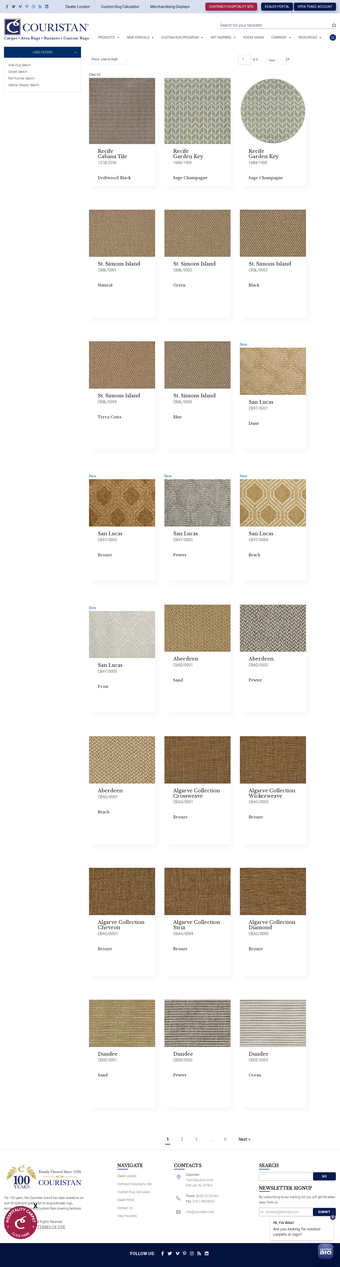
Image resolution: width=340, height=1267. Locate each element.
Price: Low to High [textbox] (105, 59)
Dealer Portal (277, 7)
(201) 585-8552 (204, 1201)
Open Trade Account (315, 7)
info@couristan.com (200, 1212)
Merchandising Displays (170, 7)
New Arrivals (138, 37)
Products (106, 37)
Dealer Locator (78, 7)
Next (168, 315)
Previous (168, 225)
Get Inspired (221, 37)
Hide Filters (42, 52)
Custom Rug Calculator (120, 7)
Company (279, 37)
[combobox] (109, 59)
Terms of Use (51, 1227)
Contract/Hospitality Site (231, 7)
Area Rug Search (19, 65)
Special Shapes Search (23, 85)
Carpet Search (17, 72)
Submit (324, 1212)
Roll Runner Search (21, 78)
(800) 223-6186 (207, 1196)
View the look (168, 84)
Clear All (94, 75)
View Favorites (127, 1216)
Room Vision (253, 37)
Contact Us (125, 1208)
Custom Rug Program (180, 37)
